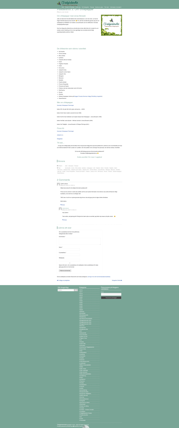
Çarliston (84, 168)
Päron (81, 377)
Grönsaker (71, 165)
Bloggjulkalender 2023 (85, 320)
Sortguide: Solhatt (116, 280)
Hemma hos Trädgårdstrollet (87, 347)
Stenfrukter (82, 404)
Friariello (106, 168)
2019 (81, 295)
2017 (81, 292)
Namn (61, 247)
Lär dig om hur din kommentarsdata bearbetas (98, 276)
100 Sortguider (85, 7)
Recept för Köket (84, 392)
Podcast (92, 7)
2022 (81, 300)
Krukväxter (82, 356)
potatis (81, 388)
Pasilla (63, 171)
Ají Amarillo (67, 168)
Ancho (72, 168)
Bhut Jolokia (78, 168)
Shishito (110, 171)
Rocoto (105, 171)
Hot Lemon (59, 169)
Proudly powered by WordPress (65, 426)
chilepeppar (89, 168)
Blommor (82, 325)
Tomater (82, 408)
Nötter (81, 367)
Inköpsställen (83, 352)
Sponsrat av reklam (85, 402)
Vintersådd (82, 420)
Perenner (82, 381)
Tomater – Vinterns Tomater (87, 409)
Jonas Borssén (101, 169)
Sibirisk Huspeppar (117, 171)
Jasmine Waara (93, 169)
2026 (81, 308)
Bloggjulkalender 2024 (85, 322)
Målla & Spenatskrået (85, 365)
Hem (63, 7)
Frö (81, 340)
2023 (81, 302)
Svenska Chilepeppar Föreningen (65, 105)
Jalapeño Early (66, 169)
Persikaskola (83, 384)
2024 (81, 304)
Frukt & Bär (83, 343)
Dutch (102, 168)
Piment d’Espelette (70, 171)
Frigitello (111, 168)
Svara (63, 205)
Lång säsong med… (85, 361)
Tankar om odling (84, 406)
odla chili (59, 171)
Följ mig (106, 7)
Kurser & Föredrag (69, 7)
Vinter (81, 418)
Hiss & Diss (83, 349)
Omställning (83, 375)
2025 (81, 306)
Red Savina (100, 171)
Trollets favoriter (84, 415)
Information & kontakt (115, 7)
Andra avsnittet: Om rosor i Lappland (89, 157)
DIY (81, 331)
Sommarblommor (84, 399)
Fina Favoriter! (83, 334)
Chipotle (98, 168)
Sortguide (82, 400)
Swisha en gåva (99, 7)
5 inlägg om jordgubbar (64, 280)
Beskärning (83, 317)
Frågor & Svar (83, 338)
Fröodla (82, 342)
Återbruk (82, 311)
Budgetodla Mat (84, 329)
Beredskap (82, 313)
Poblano (88, 171)
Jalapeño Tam (86, 169)
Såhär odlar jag (84, 395)
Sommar (82, 397)
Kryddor (82, 358)
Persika (82, 383)
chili (94, 168)
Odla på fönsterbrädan (85, 374)
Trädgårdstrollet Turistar (86, 413)
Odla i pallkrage (84, 370)
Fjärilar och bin (83, 336)
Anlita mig (77, 7)
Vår (81, 417)
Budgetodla (83, 327)
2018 (81, 293)
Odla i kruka (83, 368)
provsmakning (83, 390)
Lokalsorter (83, 363)
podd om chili (94, 171)
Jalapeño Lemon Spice (76, 169)
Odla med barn (83, 372)
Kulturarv (82, 359)
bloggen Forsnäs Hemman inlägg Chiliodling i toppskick (88, 96)
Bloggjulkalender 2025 (85, 324)
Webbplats (61, 258)
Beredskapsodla (84, 315)
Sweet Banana (60, 173)
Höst (81, 350)
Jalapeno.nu (60, 135)
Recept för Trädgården (85, 393)
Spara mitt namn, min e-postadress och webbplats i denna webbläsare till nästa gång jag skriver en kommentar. (78, 266)
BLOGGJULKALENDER (86, 318)
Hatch (115, 168)
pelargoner (82, 379)
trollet (67, 12)
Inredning (82, 354)
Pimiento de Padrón (80, 171)
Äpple (81, 309)
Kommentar (62, 236)
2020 (81, 297)
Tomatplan (82, 411)
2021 (66, 165)
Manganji (108, 169)
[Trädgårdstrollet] (67, 5)
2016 (81, 290)
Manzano (113, 169)
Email (102, 292)
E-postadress (62, 252)
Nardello (118, 169)
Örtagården (60, 139)
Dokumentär (83, 333)
